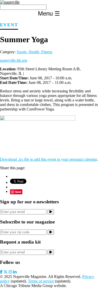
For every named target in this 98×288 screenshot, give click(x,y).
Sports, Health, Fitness (34, 52)
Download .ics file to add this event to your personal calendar (48, 159)
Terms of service (41, 281)
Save (18, 192)
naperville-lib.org (13, 60)
